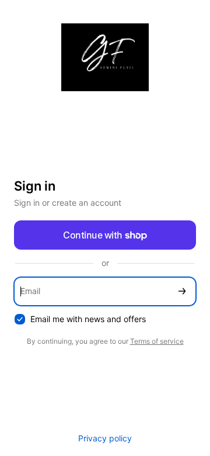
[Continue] (182, 291)
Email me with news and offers (88, 319)
